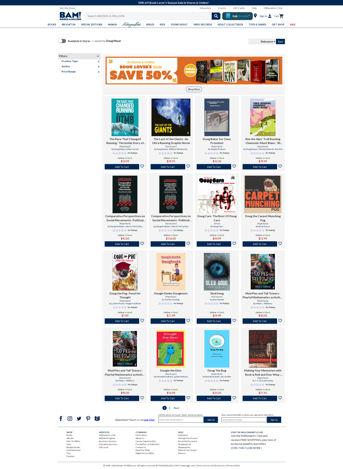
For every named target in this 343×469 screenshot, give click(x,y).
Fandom (70, 456)
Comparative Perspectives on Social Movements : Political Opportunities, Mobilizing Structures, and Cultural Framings (125, 218)
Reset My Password (187, 441)
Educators (205, 7)
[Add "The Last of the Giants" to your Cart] (171, 166)
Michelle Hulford (164, 376)
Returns (182, 453)
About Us (140, 438)
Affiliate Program (107, 438)
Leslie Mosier (118, 303)
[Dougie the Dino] (171, 348)
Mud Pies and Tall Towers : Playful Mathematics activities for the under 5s (263, 295)
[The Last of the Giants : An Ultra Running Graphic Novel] (171, 117)
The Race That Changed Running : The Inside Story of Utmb (125, 141)
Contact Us (141, 447)
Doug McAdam (117, 226)
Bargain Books (73, 447)
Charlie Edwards (266, 149)
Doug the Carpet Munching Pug (263, 218)
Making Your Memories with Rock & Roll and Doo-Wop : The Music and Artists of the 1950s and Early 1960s (263, 373)
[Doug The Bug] (216, 348)
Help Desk (183, 435)
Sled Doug (217, 293)
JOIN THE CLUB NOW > (246, 448)
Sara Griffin (225, 376)
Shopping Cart (184, 444)
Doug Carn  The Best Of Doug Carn (217, 218)
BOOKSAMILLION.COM (167, 465)
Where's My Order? (187, 450)
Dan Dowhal (218, 299)
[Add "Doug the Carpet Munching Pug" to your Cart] (263, 244)
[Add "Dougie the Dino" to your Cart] (171, 398)
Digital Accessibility (145, 453)
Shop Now (194, 89)
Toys (68, 453)
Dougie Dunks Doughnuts (171, 293)
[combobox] (155, 16)
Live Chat (149, 419)
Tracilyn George (172, 299)
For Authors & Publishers (148, 444)
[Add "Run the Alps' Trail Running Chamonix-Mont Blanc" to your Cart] (263, 166)
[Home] (69, 16)
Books (69, 435)
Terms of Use (203, 465)
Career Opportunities (146, 441)
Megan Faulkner (133, 303)
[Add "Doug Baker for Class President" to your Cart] (217, 166)
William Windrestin (178, 149)
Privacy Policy (233, 465)
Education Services (108, 444)
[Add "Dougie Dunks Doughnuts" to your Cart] (171, 321)
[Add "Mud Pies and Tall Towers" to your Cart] (263, 321)
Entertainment (73, 450)
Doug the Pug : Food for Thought (125, 295)
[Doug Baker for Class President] (216, 117)
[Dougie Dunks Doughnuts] (171, 271)
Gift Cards (239, 7)
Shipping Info (184, 447)
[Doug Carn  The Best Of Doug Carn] (217, 194)
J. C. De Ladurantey (264, 380)
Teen (68, 444)
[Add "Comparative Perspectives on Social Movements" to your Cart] (125, 244)
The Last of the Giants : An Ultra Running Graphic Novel (171, 141)
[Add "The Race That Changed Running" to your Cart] (125, 166)
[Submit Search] (216, 16)
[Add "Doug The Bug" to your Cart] (217, 398)
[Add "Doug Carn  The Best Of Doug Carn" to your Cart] (217, 244)
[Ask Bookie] (237, 16)
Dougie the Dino (171, 370)
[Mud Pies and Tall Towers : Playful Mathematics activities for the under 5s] (263, 271)
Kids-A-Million (73, 441)
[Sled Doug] (217, 271)
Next (176, 407)
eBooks (70, 438)
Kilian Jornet (132, 149)
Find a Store (141, 435)
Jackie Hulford (180, 376)
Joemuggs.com (187, 465)
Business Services (107, 441)
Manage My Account (188, 438)
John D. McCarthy (133, 226)
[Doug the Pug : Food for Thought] (125, 271)
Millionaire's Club (273, 7)
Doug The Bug (217, 370)
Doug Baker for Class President (217, 141)
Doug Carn (218, 226)
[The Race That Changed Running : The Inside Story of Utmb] (125, 117)
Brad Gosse (264, 226)
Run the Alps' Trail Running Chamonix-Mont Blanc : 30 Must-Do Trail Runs (262, 141)
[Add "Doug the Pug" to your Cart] (125, 321)
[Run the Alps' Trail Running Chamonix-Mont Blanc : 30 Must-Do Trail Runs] (262, 117)
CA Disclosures (218, 465)
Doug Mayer (120, 149)
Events (222, 7)
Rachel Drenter (212, 376)
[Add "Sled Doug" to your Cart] (217, 321)
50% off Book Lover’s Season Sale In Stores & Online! (173, 2)
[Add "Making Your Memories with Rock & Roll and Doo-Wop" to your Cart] (263, 398)
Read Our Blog (142, 450)
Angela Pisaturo (218, 149)
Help (254, 7)
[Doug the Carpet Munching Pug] (262, 194)
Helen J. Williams (264, 303)
